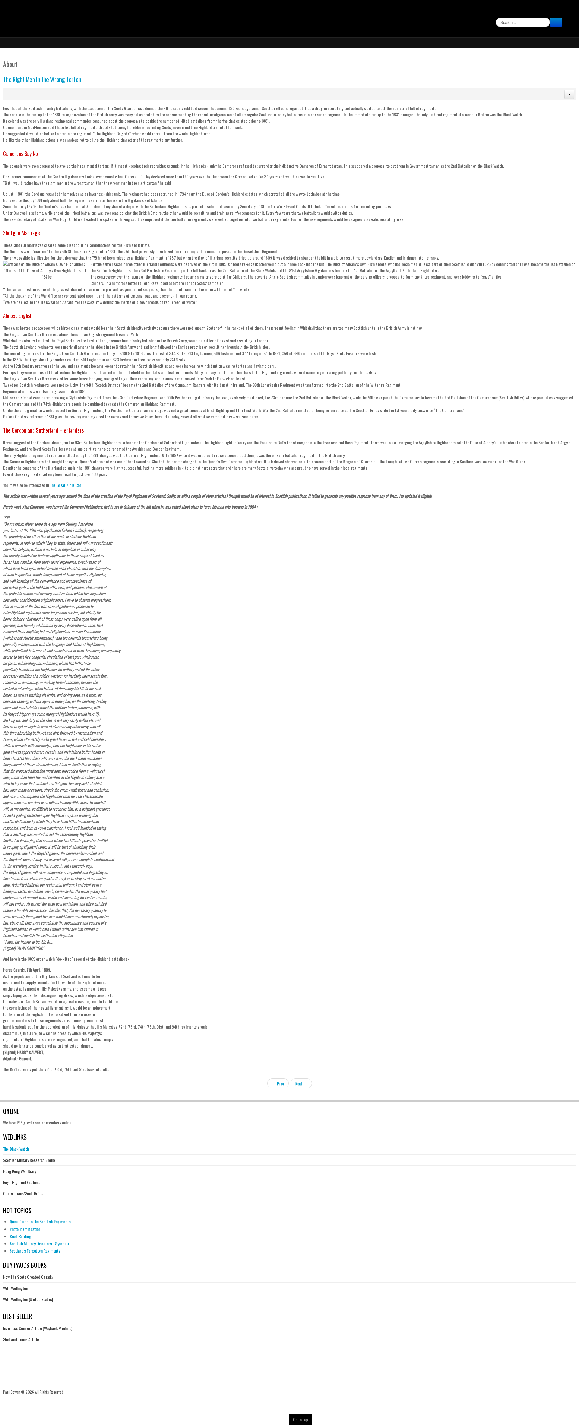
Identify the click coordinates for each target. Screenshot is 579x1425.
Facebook (567, 11)
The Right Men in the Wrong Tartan (42, 79)
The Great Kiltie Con (65, 485)
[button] (569, 94)
